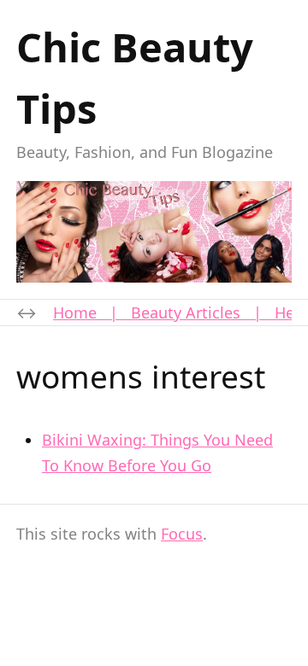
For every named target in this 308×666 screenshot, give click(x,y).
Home (75, 312)
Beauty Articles (185, 312)
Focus (182, 533)
